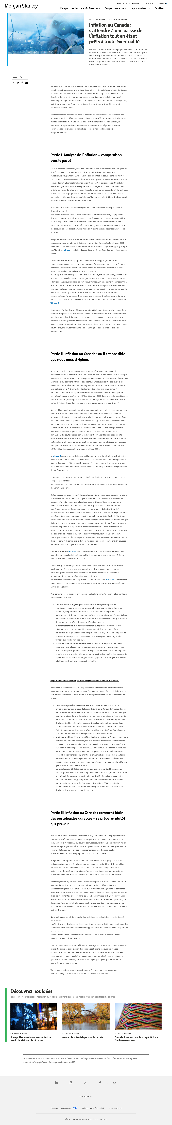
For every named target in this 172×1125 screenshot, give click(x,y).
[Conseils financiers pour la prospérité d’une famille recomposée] (138, 1016)
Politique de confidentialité (93, 1108)
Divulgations (86, 1096)
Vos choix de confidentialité (62, 1108)
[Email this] (26, 83)
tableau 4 (72, 551)
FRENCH (162, 4)
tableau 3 (57, 456)
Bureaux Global (115, 1108)
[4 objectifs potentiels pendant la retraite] (85, 1016)
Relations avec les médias (128, 3)
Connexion (148, 4)
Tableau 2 (54, 303)
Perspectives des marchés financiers (80, 8)
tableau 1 (67, 250)
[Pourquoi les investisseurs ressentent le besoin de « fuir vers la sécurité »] (33, 1016)
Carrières (159, 8)
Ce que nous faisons (115, 8)
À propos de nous (140, 8)
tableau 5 (110, 580)
